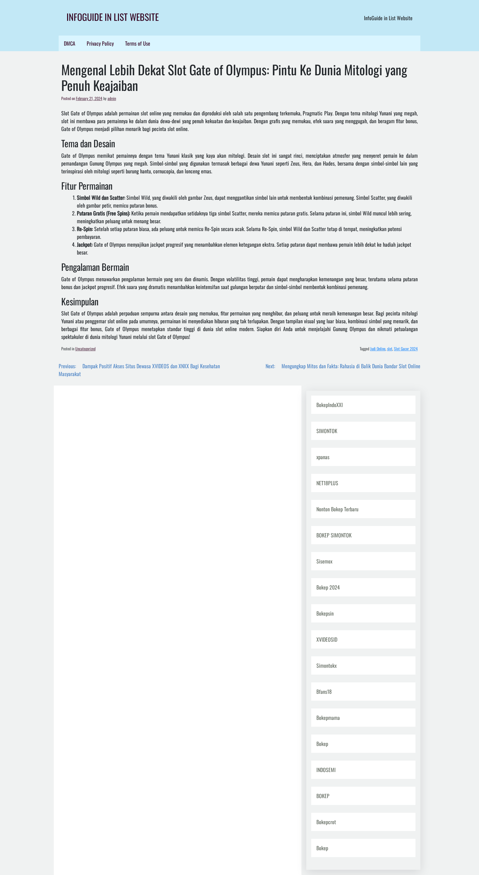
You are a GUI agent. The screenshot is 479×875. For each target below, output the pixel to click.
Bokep (322, 744)
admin (112, 98)
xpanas (322, 457)
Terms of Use (137, 43)
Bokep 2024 (328, 587)
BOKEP (322, 796)
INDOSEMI (326, 770)
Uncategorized (85, 348)
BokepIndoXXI (329, 405)
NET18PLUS (327, 483)
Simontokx (326, 665)
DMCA (69, 43)
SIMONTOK (326, 431)
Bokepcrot (326, 822)
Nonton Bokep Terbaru (337, 509)
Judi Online (377, 348)
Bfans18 (324, 691)
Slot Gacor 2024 (406, 348)
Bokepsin (325, 613)
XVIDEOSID (326, 639)
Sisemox (324, 561)
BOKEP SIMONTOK (334, 535)
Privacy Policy (100, 43)
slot (389, 348)
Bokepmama (328, 718)
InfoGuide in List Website (112, 16)
